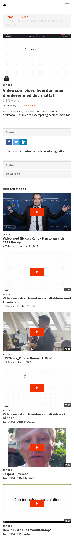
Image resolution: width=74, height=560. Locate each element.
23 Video (23, 17)
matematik (29, 105)
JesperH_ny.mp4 (15, 474)
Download (13, 173)
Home (9, 17)
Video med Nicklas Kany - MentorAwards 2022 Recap (33, 240)
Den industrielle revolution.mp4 (27, 530)
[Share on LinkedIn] (23, 142)
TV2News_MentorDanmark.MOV (27, 358)
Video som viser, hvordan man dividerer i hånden (34, 416)
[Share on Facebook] (9, 142)
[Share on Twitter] (16, 142)
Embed (10, 165)
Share (10, 132)
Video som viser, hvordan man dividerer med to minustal (37, 300)
